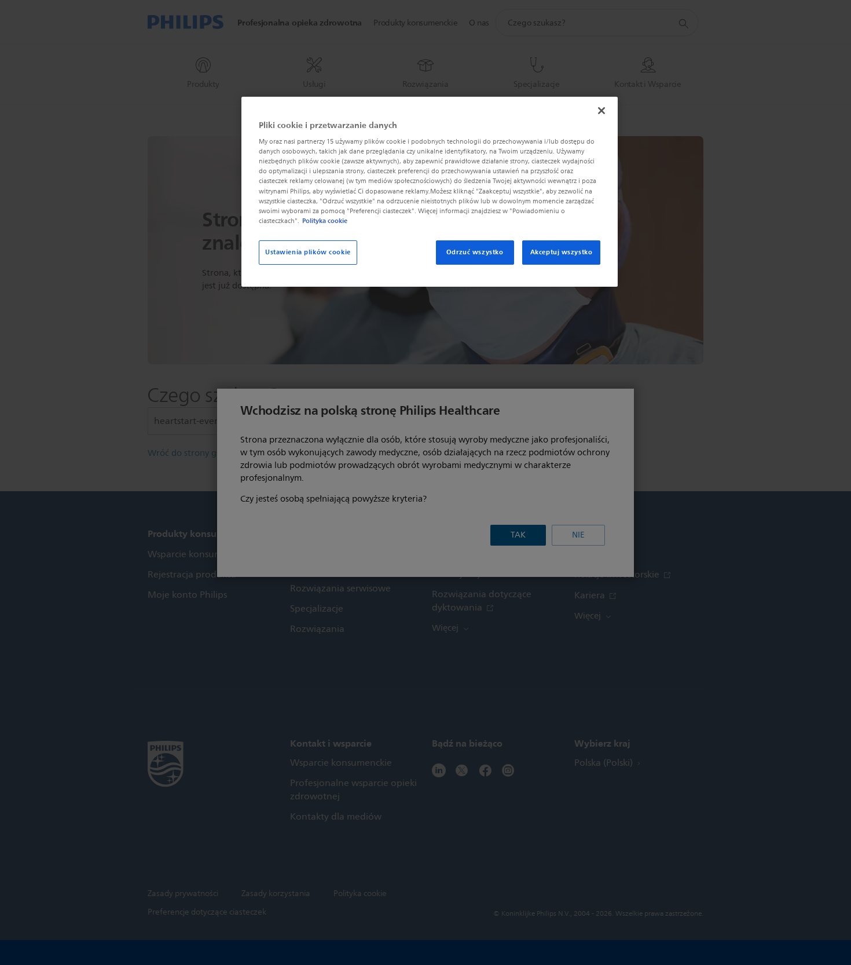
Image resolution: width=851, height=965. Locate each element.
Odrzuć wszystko (475, 252)
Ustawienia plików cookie (308, 252)
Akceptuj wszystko (561, 252)
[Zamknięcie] (601, 110)
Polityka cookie (324, 220)
